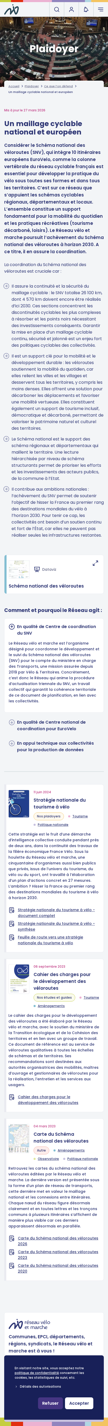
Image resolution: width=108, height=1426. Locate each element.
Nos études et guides (54, 997)
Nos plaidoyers (49, 816)
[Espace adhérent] (71, 9)
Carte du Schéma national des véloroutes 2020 (58, 1268)
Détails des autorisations (40, 1386)
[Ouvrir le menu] (100, 9)
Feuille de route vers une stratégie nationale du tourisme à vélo (50, 940)
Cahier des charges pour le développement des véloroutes (48, 1099)
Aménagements (51, 1006)
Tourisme (80, 816)
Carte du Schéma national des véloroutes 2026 (58, 1241)
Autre (41, 1150)
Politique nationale (53, 824)
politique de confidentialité (37, 1373)
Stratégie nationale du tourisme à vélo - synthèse (56, 926)
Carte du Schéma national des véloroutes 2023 (58, 1254)
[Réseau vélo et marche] (11, 9)
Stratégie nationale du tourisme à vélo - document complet (56, 912)
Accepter (79, 1403)
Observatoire (48, 1159)
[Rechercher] (56, 9)
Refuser (50, 1403)
